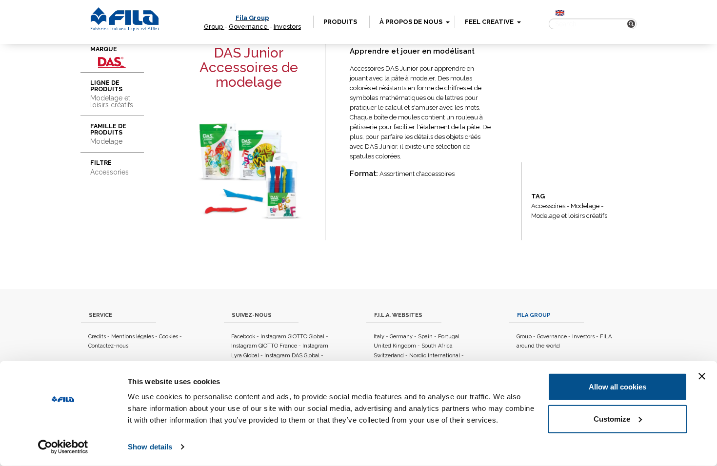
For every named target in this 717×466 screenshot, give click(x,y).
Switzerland (389, 355)
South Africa (437, 346)
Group (214, 26)
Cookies (168, 336)
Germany (401, 336)
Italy (379, 336)
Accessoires (548, 206)
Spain (425, 336)
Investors (287, 26)
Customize (612, 418)
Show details (150, 447)
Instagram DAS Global (291, 355)
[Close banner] (701, 376)
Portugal (448, 336)
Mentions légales (132, 336)
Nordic (417, 355)
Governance (249, 26)
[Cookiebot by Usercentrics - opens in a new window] (63, 447)
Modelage (585, 206)
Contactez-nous (108, 346)
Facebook (243, 336)
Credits (97, 336)
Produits (340, 21)
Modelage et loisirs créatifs (569, 215)
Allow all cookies (617, 387)
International (444, 355)
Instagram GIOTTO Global (292, 336)
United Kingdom (395, 346)
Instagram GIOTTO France (264, 346)
